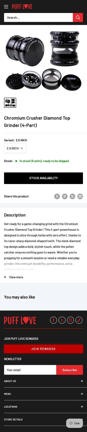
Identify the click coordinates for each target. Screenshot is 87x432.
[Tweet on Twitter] (72, 196)
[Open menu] (6, 6)
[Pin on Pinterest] (65, 196)
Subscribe (69, 370)
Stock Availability (43, 178)
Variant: (15, 140)
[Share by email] (80, 196)
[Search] (78, 17)
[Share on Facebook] (57, 196)
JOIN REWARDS (43, 349)
